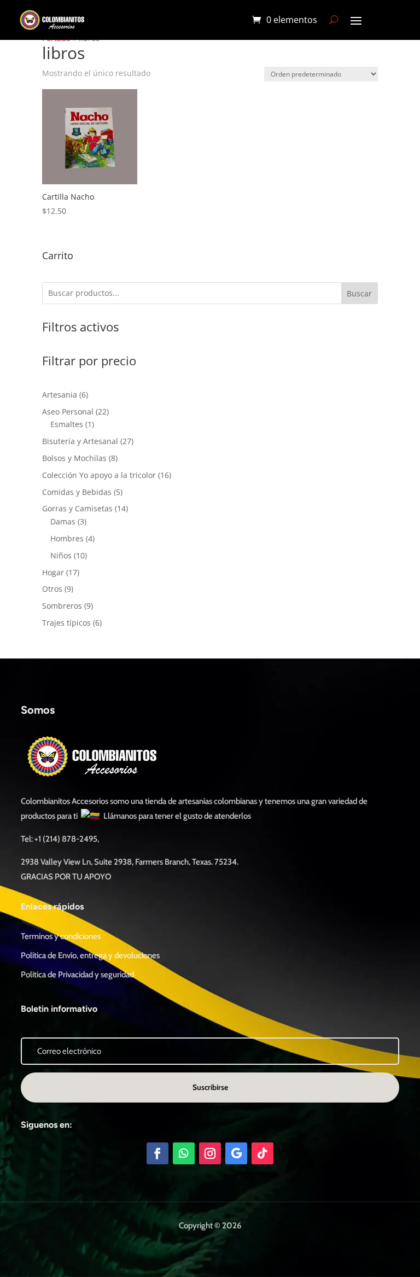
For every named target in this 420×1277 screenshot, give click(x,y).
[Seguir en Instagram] (210, 1153)
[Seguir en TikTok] (262, 1153)
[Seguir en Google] (236, 1153)
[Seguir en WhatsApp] (184, 1153)
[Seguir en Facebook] (157, 1153)
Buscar (359, 293)
